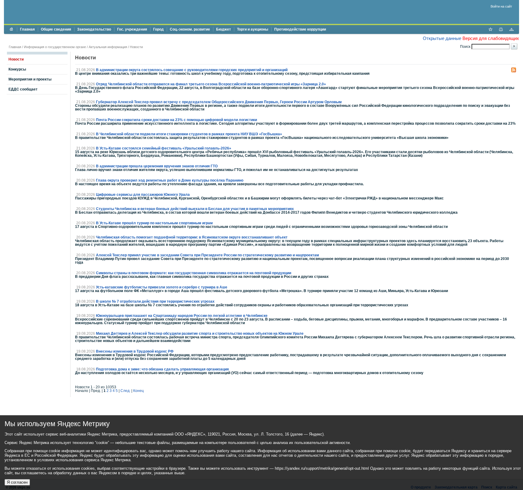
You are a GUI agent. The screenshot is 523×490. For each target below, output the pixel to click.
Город (158, 29)
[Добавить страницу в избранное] (490, 30)
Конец (138, 391)
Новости (136, 47)
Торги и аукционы (252, 29)
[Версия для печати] (501, 30)
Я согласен (17, 482)
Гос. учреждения (132, 29)
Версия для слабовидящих (490, 38)
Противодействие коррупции (300, 29)
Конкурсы (17, 69)
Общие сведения (56, 29)
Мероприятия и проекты (29, 79)
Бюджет (223, 29)
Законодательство (94, 29)
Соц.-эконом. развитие (190, 29)
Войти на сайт (501, 6)
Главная (27, 29)
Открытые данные (442, 38)
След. (125, 391)
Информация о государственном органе (55, 47)
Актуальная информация (108, 47)
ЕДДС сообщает (23, 89)
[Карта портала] (511, 30)
